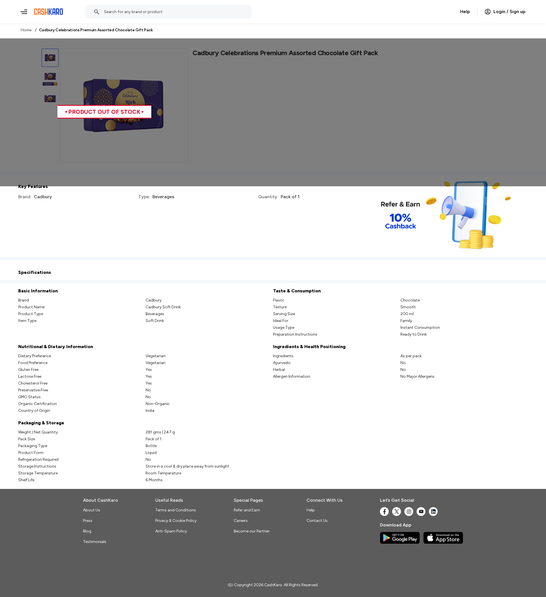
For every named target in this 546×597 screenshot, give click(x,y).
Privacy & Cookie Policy (176, 520)
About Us (91, 510)
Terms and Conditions (175, 510)
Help (465, 11)
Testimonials (94, 541)
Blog (87, 531)
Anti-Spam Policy (171, 531)
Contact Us (317, 520)
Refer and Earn (247, 510)
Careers (241, 520)
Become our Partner (252, 531)
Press (87, 520)
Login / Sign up (509, 11)
